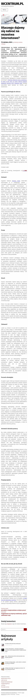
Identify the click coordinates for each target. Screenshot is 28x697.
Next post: (14, 613)
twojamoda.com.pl (5, 678)
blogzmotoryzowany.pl (6, 682)
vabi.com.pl (4, 680)
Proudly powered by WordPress (9, 692)
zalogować (9, 624)
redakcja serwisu (18, 42)
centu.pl (3, 685)
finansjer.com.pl (5, 687)
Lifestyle (3, 44)
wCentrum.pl (12, 4)
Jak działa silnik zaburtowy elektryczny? (13, 643)
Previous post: (13, 609)
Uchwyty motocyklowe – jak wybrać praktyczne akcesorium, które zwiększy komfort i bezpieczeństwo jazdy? (15, 650)
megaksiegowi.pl (5, 683)
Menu (4, 10)
